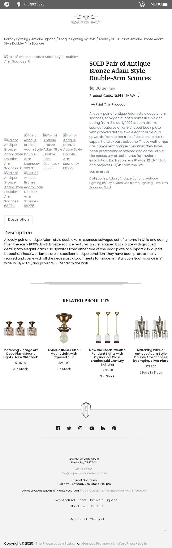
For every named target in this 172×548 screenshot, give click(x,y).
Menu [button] (156, 4)
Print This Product (110, 104)
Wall (107, 187)
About (74, 506)
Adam (103, 39)
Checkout (97, 519)
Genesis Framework (98, 543)
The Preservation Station (55, 543)
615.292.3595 (34, 4)
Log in (142, 543)
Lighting (22, 39)
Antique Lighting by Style (77, 39)
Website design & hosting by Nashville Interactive (113, 490)
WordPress (126, 543)
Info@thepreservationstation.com (84, 473)
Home (8, 39)
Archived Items (127, 183)
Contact (97, 506)
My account (78, 519)
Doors (81, 500)
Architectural (65, 500)
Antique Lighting (43, 39)
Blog (85, 506)
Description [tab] (18, 219)
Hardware (96, 500)
